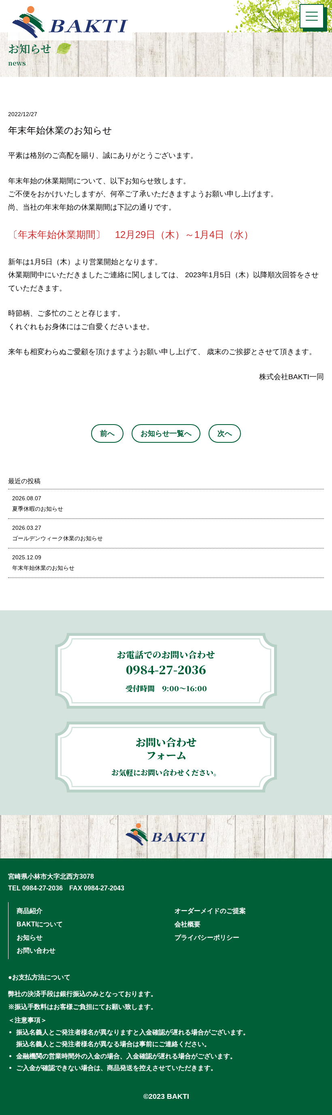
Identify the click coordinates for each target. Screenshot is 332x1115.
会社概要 (187, 924)
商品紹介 (30, 910)
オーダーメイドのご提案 (210, 910)
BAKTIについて (40, 924)
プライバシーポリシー (207, 937)
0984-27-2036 (166, 669)
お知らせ (30, 937)
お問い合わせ (36, 950)
